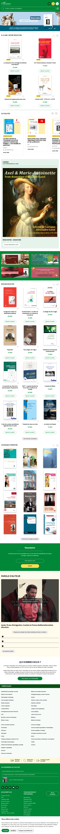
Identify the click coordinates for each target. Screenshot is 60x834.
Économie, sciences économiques (8, 717)
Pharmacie (3, 730)
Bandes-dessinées (5, 703)
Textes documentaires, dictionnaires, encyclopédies (42, 739)
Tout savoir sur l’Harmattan (30, 678)
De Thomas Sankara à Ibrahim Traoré (45, 63)
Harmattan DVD (28, 799)
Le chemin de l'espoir (50, 424)
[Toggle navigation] (57, 8)
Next (56, 113)
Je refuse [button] (13, 830)
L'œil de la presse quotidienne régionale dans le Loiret (10, 425)
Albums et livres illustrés (6, 694)
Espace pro (4, 807)
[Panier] (57, 3)
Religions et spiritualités (6, 747)
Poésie (2, 736)
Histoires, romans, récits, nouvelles (39, 700)
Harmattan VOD (28, 801)
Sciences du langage (35, 724)
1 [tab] (49, 28)
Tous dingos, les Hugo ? (30, 350)
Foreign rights (4, 811)
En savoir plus (9, 149)
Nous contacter (52, 793)
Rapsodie (10, 350)
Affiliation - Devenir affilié (7, 813)
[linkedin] (9, 787)
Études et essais (5, 720)
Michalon (26, 807)
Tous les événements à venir (11, 244)
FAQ (2, 797)
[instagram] (2, 787)
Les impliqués (27, 814)
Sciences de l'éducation (6, 753)
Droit (2, 714)
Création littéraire (5, 708)
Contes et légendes (5, 705)
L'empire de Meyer (50, 386)
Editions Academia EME (30, 803)
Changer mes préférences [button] (25, 830)
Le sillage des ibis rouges (50, 312)
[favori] (23, 60)
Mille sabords (27, 812)
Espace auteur (4, 809)
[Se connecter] (53, 3)
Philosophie (3, 733)
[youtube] (13, 787)
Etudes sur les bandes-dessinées (38, 691)
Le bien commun (28, 809)
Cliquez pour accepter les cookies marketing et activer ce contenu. (30, 600)
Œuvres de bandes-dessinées (7, 724)
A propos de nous (5, 795)
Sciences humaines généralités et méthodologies (42, 727)
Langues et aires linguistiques (37, 708)
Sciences (3, 750)
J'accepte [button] (5, 830)
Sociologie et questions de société (38, 733)
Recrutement (4, 805)
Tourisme (33, 744)
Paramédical (4, 727)
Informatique (34, 705)
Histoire (33, 697)
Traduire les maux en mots (30, 424)
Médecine (33, 717)
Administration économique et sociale (9, 691)
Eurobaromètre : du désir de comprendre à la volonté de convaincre (30, 313)
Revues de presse (5, 801)
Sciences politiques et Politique (38, 730)
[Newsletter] (49, 3)
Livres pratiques (34, 711)
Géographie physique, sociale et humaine (40, 694)
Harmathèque (27, 797)
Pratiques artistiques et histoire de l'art (9, 739)
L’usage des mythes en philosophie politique (10, 312)
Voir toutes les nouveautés (30, 438)
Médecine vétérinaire (36, 720)
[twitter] (6, 787)
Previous (52, 113)
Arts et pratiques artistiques (7, 700)
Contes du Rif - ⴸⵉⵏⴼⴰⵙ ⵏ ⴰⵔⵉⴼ (45, 99)
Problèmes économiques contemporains (50, 350)
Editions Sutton (27, 811)
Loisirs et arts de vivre (36, 714)
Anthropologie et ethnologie (7, 697)
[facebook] (17, 787)
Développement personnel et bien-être (9, 711)
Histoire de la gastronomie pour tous (15, 99)
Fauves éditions (27, 805)
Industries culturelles (36, 703)
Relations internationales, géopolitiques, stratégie (12, 744)
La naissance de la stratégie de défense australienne (15, 63)
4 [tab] (54, 28)
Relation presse (5, 803)
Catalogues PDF (5, 799)
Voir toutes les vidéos (8, 651)
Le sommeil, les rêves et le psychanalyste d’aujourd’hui (10, 387)
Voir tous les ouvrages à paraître (30, 539)
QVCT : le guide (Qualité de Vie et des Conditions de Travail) (30, 387)
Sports (32, 736)
